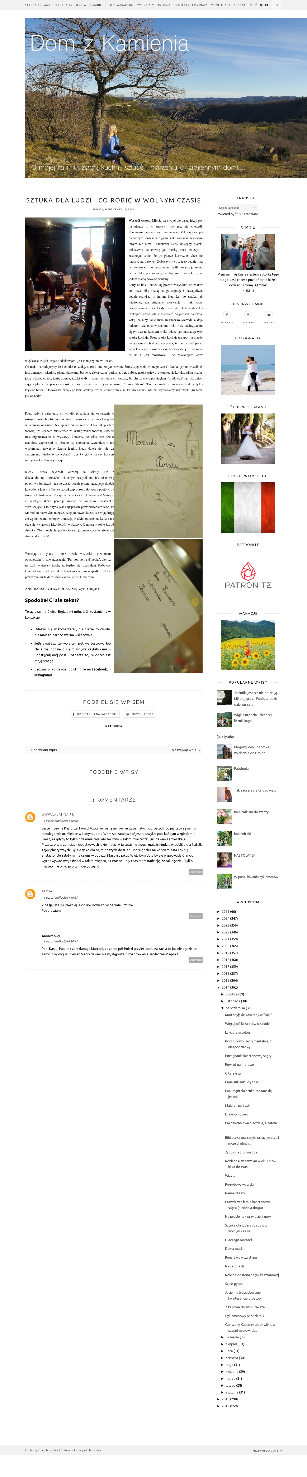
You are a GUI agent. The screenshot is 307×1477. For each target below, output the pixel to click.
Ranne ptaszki (235, 1193)
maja (229, 1365)
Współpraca (220, 5)
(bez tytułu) (225, 736)
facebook (227, 322)
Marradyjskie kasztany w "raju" (248, 1015)
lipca (229, 1351)
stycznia (232, 1392)
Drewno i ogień (236, 1114)
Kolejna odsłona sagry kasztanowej (252, 1275)
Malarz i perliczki (237, 1105)
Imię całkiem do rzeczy (251, 812)
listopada (233, 1001)
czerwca (232, 1358)
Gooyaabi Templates (89, 1450)
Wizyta (230, 1175)
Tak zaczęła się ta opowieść (255, 790)
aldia (47, 891)
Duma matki (234, 1249)
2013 (225, 1399)
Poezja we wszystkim (241, 1257)
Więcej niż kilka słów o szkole (247, 1024)
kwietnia (232, 1371)
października (235, 1008)
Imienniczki (242, 834)
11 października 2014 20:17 (60, 941)
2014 (225, 987)
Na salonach (234, 1266)
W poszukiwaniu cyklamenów (256, 877)
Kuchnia (163, 5)
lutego (230, 1385)
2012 (225, 1406)
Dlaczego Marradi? (239, 1240)
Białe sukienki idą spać (242, 1082)
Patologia (241, 768)
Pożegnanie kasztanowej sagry (248, 1056)
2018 (225, 960)
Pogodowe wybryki (239, 1184)
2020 (225, 946)
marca (230, 1378)
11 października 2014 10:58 (60, 820)
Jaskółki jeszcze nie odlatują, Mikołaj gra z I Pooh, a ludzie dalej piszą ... (256, 698)
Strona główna (37, 5)
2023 (225, 925)
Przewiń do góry (265, 1450)
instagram (248, 322)
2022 (225, 932)
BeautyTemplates (48, 1450)
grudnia (231, 994)
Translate (251, 214)
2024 (225, 918)
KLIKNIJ (248, 291)
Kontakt (240, 5)
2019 (225, 953)
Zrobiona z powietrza (241, 1152)
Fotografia (63, 5)
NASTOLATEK (244, 855)
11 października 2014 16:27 (60, 897)
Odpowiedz (196, 872)
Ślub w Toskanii (88, 5)
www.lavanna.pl (58, 814)
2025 (225, 911)
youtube (269, 322)
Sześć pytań (234, 1284)
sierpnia (232, 1344)
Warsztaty (145, 5)
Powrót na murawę (239, 1064)
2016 (225, 973)
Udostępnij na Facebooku (97, 714)
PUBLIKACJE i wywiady (191, 5)
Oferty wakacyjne (119, 5)
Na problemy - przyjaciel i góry (248, 1216)
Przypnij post (143, 714)
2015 (225, 980)
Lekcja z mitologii (238, 1032)
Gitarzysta (233, 1073)
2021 (225, 939)
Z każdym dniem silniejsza (245, 1307)
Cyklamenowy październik (244, 1316)
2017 (225, 967)
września (232, 1337)
